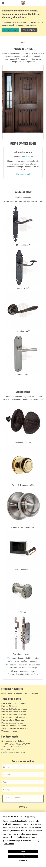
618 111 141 (12, 749)
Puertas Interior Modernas (12, 720)
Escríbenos (29, 30)
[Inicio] (23, 3)
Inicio (23, 42)
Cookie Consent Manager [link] (13, 816)
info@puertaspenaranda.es (13, 752)
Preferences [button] (9, 844)
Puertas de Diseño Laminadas (14, 708)
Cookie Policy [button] (22, 837)
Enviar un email (23, 174)
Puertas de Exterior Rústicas (13, 711)
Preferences (23, 860)
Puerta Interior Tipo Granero (13, 703)
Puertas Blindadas (9, 706)
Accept (23, 851)
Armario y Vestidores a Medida (14, 728)
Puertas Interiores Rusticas (13, 717)
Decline (23, 856)
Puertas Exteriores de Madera (14, 714)
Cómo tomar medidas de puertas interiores (19, 693)
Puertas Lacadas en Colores (13, 725)
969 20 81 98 (27, 156)
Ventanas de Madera (10, 731)
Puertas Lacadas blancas (12, 722)
